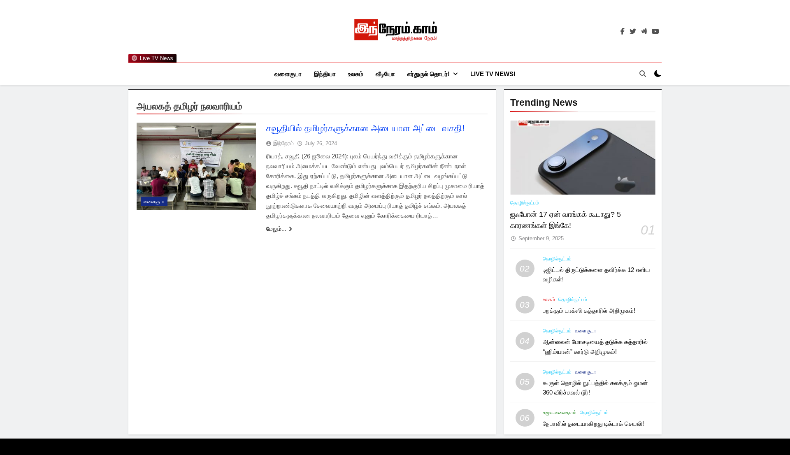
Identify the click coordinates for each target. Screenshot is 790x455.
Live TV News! (493, 73)
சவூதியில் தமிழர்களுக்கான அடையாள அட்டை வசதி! (365, 128)
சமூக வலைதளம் (559, 413)
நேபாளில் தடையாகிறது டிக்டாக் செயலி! (593, 423)
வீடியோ (385, 73)
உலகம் (355, 73)
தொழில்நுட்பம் (524, 203)
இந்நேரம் (283, 143)
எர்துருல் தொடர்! (428, 73)
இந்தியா (325, 73)
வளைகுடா (288, 73)
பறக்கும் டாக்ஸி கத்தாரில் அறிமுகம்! (589, 310)
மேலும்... (276, 228)
